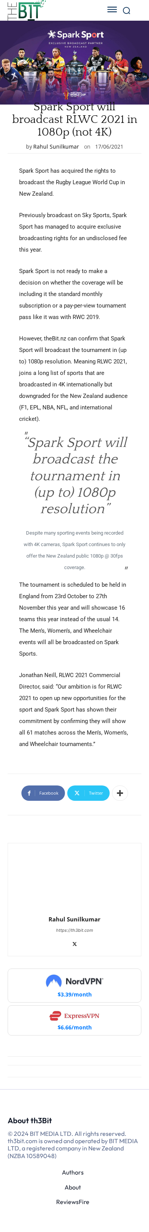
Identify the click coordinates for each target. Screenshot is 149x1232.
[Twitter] (75, 942)
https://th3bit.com (74, 930)
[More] (120, 793)
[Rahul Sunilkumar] (74, 880)
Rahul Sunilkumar (56, 146)
